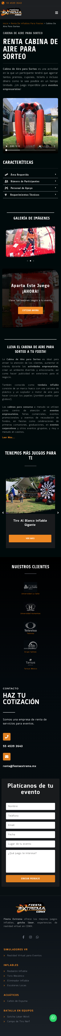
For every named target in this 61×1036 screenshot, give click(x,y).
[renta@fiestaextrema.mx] (7, 756)
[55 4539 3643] (7, 737)
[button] (30, 174)
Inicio (5, 23)
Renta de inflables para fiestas (27, 23)
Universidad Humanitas (30, 614)
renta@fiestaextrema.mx (19, 766)
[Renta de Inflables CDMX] (11, 11)
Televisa (30, 634)
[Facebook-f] (23, 937)
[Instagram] (30, 937)
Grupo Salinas (30, 652)
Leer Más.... (8, 437)
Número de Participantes (24, 181)
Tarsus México (30, 669)
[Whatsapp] (37, 937)
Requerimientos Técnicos (23, 194)
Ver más (30, 538)
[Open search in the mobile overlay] (58, 3)
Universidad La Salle (30, 594)
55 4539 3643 (13, 3)
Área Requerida (18, 174)
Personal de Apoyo (20, 188)
